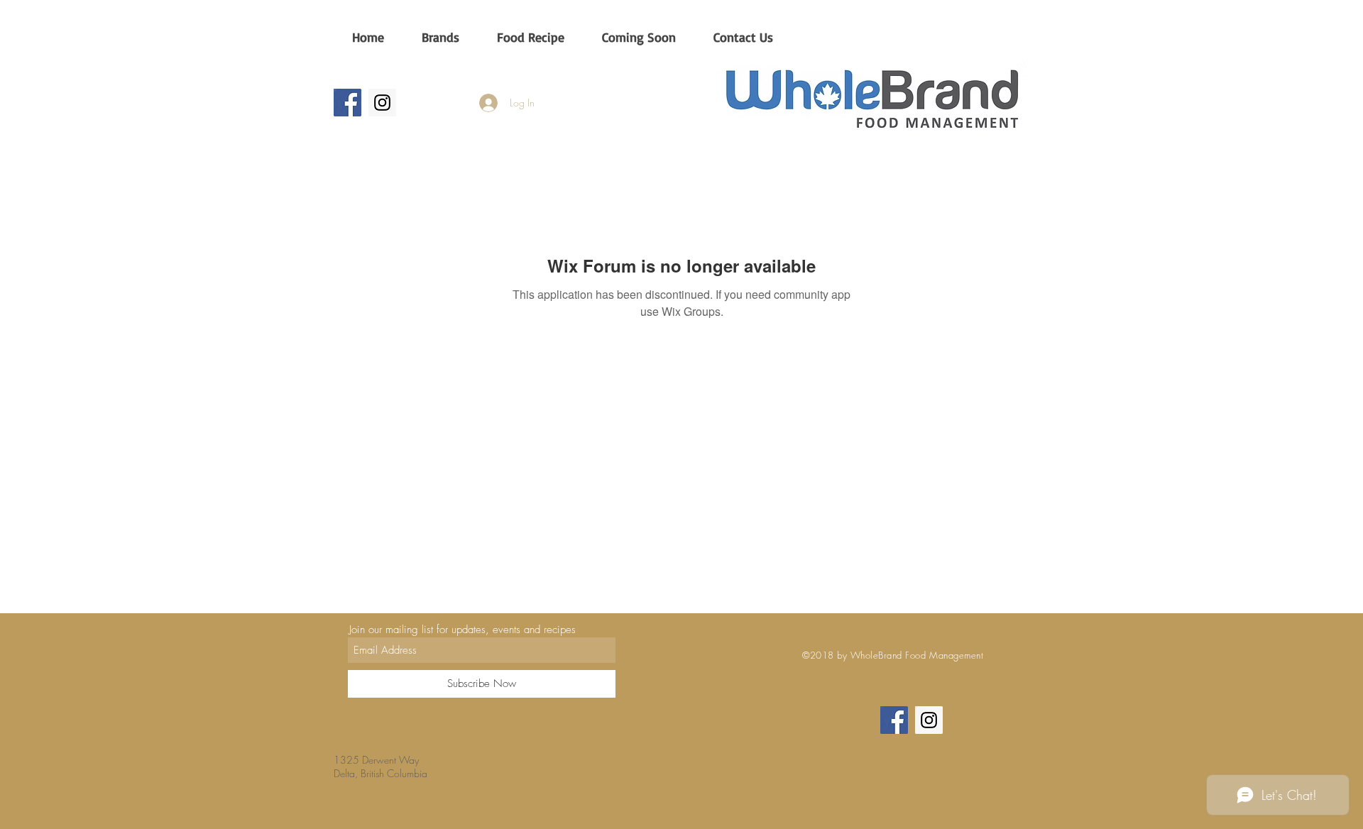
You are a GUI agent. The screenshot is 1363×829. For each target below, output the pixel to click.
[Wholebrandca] (382, 102)
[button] (440, 37)
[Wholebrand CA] (347, 102)
